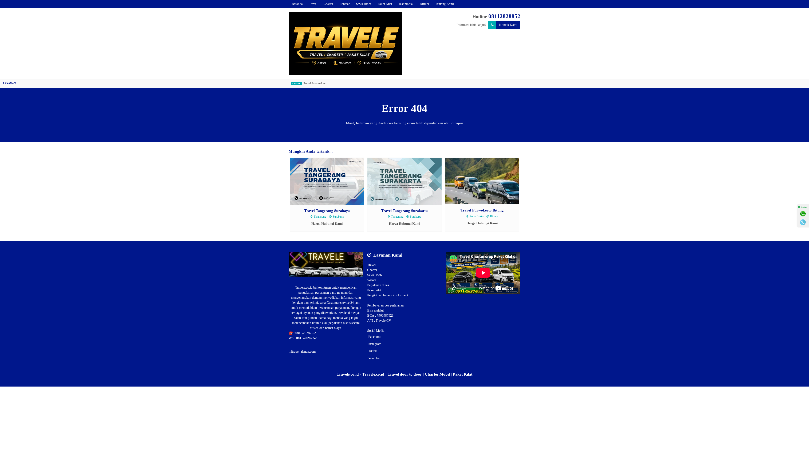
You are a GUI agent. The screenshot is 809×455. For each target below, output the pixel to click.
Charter (328, 3)
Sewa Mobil (375, 275)
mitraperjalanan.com (302, 351)
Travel (313, 3)
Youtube (373, 358)
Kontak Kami (508, 25)
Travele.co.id (303, 287)
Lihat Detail (331, 181)
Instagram (374, 344)
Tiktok (372, 351)
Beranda (297, 3)
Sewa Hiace (363, 3)
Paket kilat (374, 290)
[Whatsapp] (803, 214)
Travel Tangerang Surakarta (404, 211)
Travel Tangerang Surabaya (327, 211)
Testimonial (406, 3)
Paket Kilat (385, 3)
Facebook (374, 337)
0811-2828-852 (305, 333)
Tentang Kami (444, 3)
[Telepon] (803, 222)
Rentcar (345, 3)
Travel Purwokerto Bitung (482, 210)
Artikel (424, 3)
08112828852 (504, 16)
